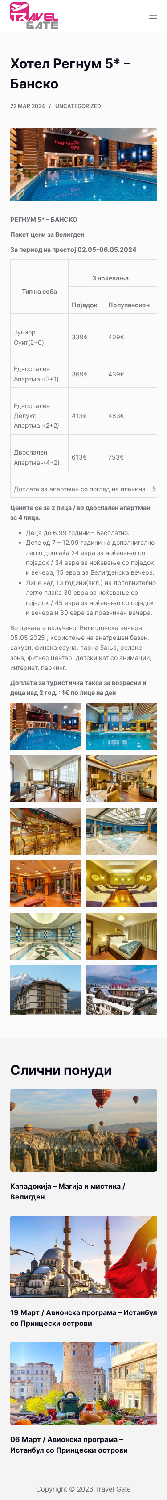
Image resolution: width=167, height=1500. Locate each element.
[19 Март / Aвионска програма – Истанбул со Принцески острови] (83, 1257)
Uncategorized (78, 106)
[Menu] (153, 16)
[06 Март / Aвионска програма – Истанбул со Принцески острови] (83, 1383)
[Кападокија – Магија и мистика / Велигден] (83, 1130)
